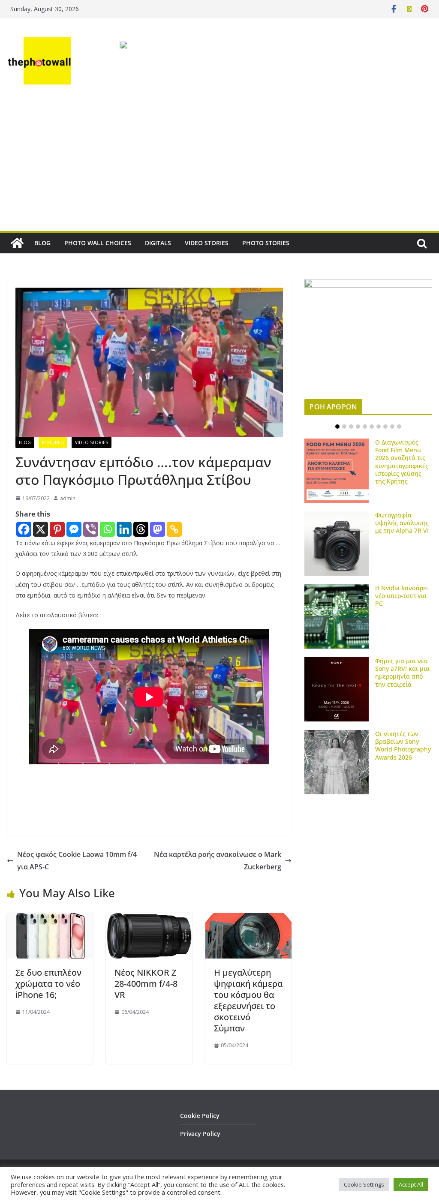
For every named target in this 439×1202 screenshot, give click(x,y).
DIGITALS (158, 243)
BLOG (42, 243)
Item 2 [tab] (344, 426)
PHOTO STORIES (265, 243)
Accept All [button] (411, 1184)
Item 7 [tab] (378, 426)
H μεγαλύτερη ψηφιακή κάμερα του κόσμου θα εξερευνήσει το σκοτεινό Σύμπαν (248, 1000)
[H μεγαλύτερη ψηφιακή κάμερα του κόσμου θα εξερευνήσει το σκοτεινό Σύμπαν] (248, 919)
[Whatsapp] (107, 529)
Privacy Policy (200, 1134)
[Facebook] (23, 529)
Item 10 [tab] (399, 426)
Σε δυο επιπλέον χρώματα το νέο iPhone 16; (48, 984)
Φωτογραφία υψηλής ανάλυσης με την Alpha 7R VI (402, 523)
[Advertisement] (219, 167)
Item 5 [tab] (365, 426)
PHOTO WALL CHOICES (97, 243)
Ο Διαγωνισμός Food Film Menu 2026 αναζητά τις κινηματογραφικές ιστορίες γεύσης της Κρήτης (401, 461)
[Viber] (90, 529)
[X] (40, 529)
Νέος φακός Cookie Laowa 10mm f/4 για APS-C (77, 860)
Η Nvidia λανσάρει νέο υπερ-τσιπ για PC (401, 595)
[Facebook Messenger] (73, 529)
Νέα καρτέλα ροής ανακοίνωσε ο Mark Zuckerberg (217, 860)
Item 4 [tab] (358, 426)
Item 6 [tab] (372, 426)
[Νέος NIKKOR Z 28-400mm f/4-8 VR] (149, 919)
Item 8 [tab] (385, 426)
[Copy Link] (174, 529)
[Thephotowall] (17, 243)
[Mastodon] (157, 529)
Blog (25, 442)
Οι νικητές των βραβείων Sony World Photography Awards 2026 (403, 745)
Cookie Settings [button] (364, 1184)
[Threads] (140, 529)
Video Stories (91, 442)
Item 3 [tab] (351, 426)
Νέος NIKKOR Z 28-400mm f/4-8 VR (145, 984)
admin (67, 498)
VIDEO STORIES (207, 243)
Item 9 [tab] (392, 426)
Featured (53, 442)
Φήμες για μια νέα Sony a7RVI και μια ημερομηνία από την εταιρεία (402, 672)
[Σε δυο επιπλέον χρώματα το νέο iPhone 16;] (50, 919)
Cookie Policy (200, 1116)
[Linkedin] (124, 529)
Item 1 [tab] (337, 426)
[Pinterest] (57, 529)
